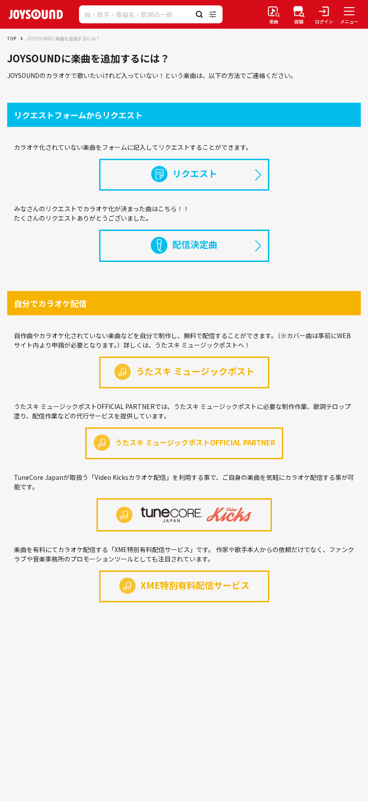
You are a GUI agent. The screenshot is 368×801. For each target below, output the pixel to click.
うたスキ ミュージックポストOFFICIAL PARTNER (195, 441)
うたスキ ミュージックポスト (195, 371)
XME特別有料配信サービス (195, 585)
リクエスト (194, 173)
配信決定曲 (194, 244)
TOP (11, 38)
